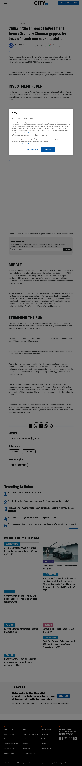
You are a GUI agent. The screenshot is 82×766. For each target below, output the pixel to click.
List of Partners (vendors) (20, 144)
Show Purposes (32, 149)
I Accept (48, 149)
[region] (41, 132)
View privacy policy (23, 132)
